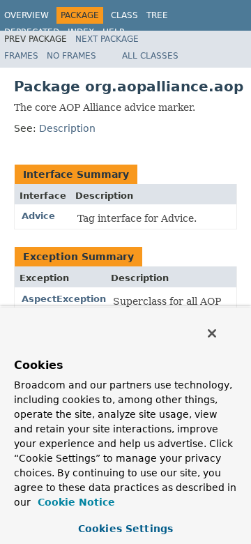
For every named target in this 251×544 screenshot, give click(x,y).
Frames (21, 56)
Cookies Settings (125, 528)
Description (67, 128)
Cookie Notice (74, 502)
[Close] (212, 333)
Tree (157, 15)
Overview (26, 15)
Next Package (107, 39)
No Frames (71, 56)
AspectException (64, 299)
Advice (38, 216)
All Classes (150, 56)
